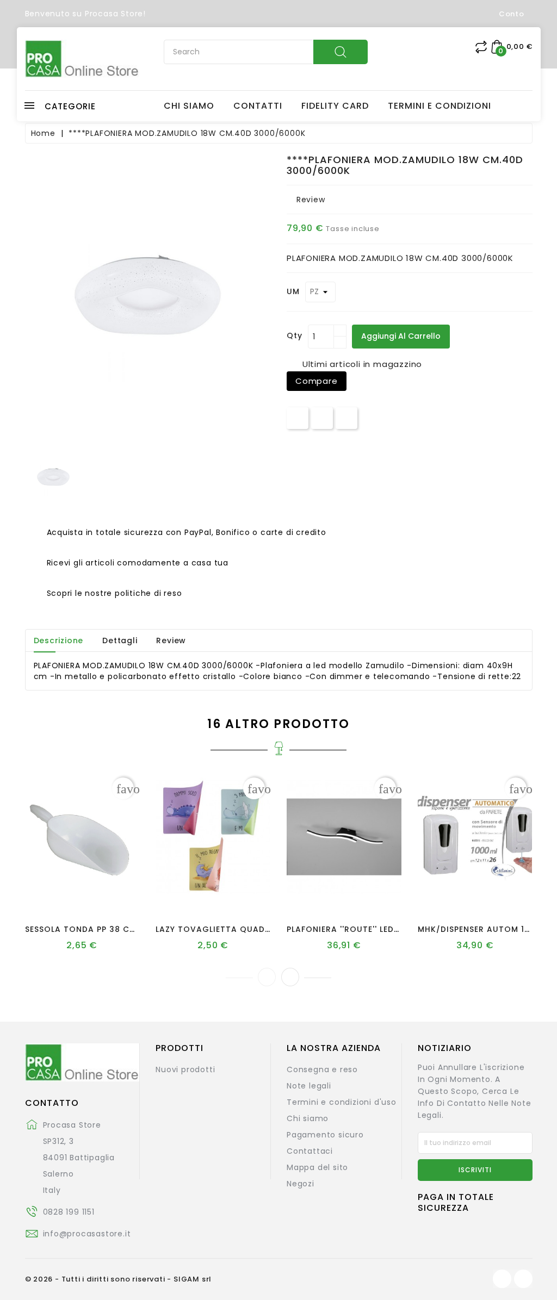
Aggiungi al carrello (401, 336)
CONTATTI (257, 106)
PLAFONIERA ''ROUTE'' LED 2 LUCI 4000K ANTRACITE (396, 929)
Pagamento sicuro (325, 1134)
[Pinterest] (346, 418)
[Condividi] (297, 418)
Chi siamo (308, 1118)
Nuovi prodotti (185, 1069)
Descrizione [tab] (59, 640)
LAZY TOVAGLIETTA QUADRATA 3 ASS (235, 929)
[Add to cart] (51, 894)
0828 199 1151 (69, 1211)
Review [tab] (171, 640)
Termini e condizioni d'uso (342, 1102)
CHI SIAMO (189, 106)
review (310, 199)
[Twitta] (321, 418)
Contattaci (310, 1151)
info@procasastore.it (87, 1233)
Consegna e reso (322, 1069)
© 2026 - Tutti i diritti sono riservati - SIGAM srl (118, 1279)
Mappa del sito (317, 1167)
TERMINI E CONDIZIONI (439, 106)
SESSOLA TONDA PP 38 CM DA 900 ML (104, 929)
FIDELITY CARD (335, 106)
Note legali (309, 1085)
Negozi (300, 1183)
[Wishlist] (72, 894)
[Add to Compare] (92, 894)
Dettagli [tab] (119, 640)
